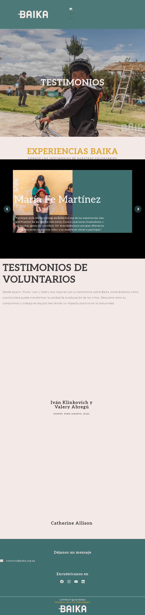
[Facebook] (61, 581)
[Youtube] (76, 581)
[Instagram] (68, 581)
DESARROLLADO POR (72, 602)
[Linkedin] (83, 581)
